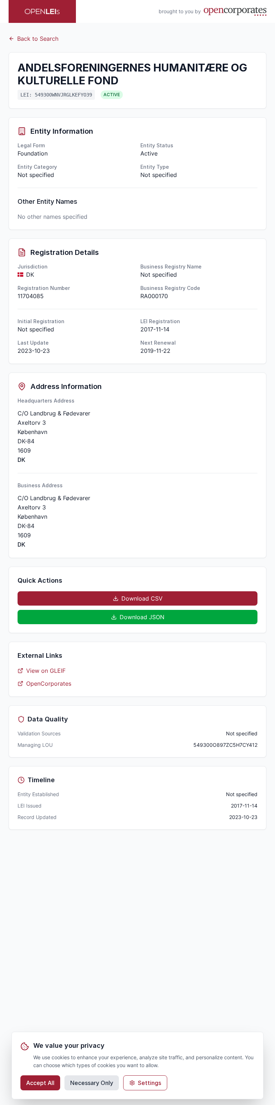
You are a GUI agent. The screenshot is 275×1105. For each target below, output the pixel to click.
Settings (149, 1082)
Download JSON (142, 617)
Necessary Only (91, 1082)
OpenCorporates (48, 683)
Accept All (40, 1082)
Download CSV (142, 598)
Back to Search (37, 38)
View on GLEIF (46, 670)
